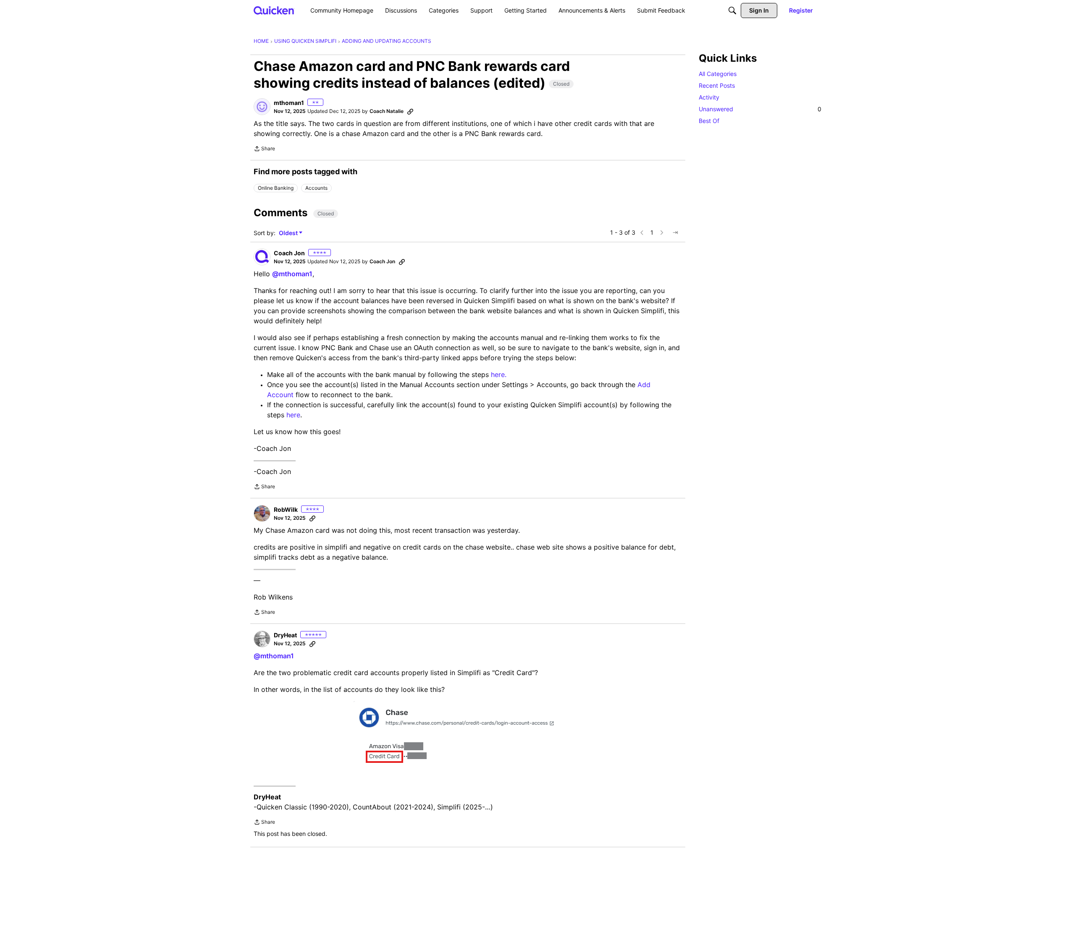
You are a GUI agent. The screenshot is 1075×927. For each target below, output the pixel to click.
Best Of (709, 120)
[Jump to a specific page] (675, 232)
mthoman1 (289, 102)
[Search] (732, 10)
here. (498, 374)
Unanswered (760, 109)
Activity (709, 97)
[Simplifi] (274, 10)
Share (264, 149)
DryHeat (285, 635)
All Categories (718, 73)
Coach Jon (289, 253)
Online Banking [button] (276, 188)
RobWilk (286, 509)
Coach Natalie (387, 111)
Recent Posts (717, 85)
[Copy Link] (410, 111)
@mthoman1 (292, 274)
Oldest (289, 233)
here (293, 415)
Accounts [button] (316, 188)
